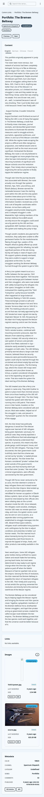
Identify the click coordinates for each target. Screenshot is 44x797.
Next (16, 36)
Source (11, 697)
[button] (40, 3)
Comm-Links (6, 12)
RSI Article (10, 789)
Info (18, 697)
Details (34, 684)
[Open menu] (3, 3)
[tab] (8, 51)
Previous (7, 36)
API (19, 789)
